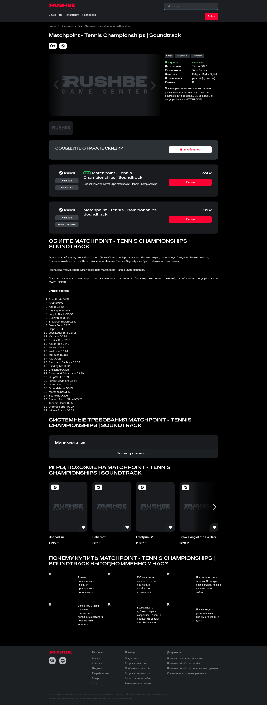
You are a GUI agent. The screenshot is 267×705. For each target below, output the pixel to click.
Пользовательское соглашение (185, 658)
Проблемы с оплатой (137, 668)
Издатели (97, 668)
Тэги (94, 683)
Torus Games (199, 70)
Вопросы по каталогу (137, 673)
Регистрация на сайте (138, 678)
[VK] (52, 660)
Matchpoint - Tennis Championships (137, 184)
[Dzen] (62, 660)
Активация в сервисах (138, 683)
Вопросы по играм (136, 663)
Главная (52, 26)
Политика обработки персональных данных (192, 668)
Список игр (67, 26)
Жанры (96, 678)
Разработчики (100, 673)
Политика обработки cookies (183, 663)
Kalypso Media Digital (204, 74)
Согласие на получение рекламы (186, 673)
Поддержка (132, 658)
